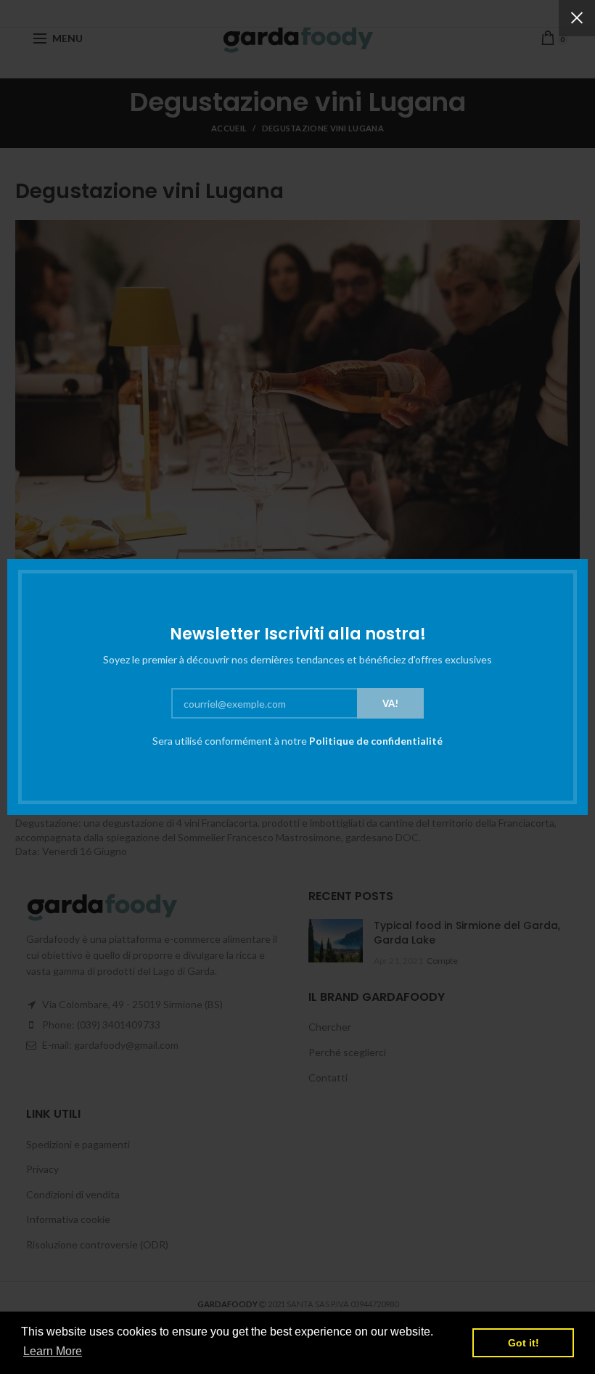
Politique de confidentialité (376, 741)
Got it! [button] (523, 1343)
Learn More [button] (52, 1351)
